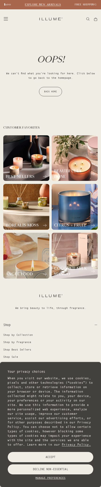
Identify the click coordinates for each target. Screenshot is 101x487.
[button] (5, 18)
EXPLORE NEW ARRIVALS (42, 4)
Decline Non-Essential (50, 469)
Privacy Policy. (76, 444)
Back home (50, 91)
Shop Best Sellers (17, 349)
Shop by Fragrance (17, 342)
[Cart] (95, 19)
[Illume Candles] (50, 295)
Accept (51, 457)
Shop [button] (6, 325)
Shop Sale (10, 356)
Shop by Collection (18, 335)
